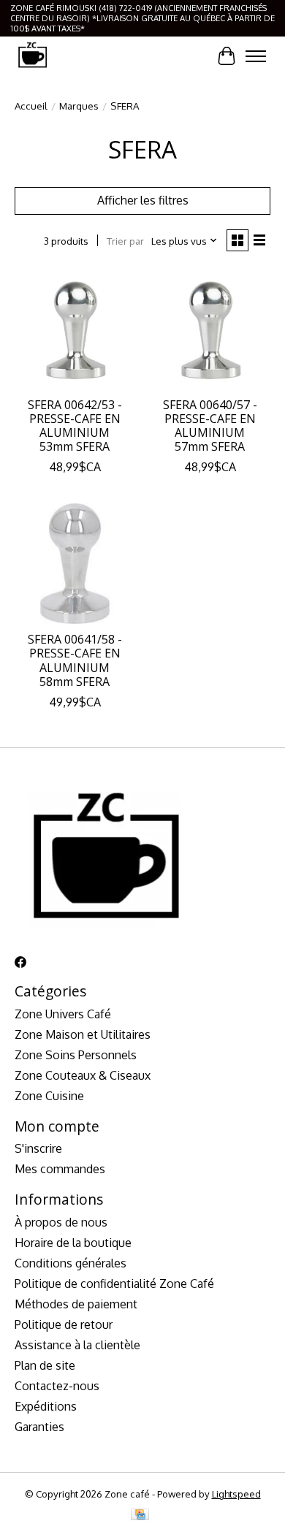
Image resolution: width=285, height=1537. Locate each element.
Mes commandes (60, 1169)
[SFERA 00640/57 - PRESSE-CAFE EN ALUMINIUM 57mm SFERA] (210, 329)
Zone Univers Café (63, 1014)
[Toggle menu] (255, 56)
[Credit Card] (140, 1515)
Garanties (39, 1426)
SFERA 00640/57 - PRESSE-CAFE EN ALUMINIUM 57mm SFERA (210, 426)
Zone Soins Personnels (76, 1055)
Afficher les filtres (143, 200)
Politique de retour (64, 1324)
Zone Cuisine (49, 1095)
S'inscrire (38, 1148)
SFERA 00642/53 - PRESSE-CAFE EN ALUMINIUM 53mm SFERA (75, 426)
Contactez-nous (57, 1385)
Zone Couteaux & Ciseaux (83, 1075)
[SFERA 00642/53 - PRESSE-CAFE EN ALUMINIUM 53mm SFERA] (75, 329)
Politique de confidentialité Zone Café (114, 1283)
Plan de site (45, 1365)
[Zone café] (32, 56)
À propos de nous (61, 1222)
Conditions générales (70, 1263)
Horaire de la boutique (73, 1242)
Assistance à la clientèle (77, 1345)
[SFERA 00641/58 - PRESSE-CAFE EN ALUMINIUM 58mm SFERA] (75, 563)
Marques (79, 105)
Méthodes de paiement (76, 1304)
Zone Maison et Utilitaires (83, 1034)
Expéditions (46, 1406)
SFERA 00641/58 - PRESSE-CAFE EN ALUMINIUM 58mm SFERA (75, 660)
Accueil (31, 105)
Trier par (125, 240)
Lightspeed (236, 1493)
